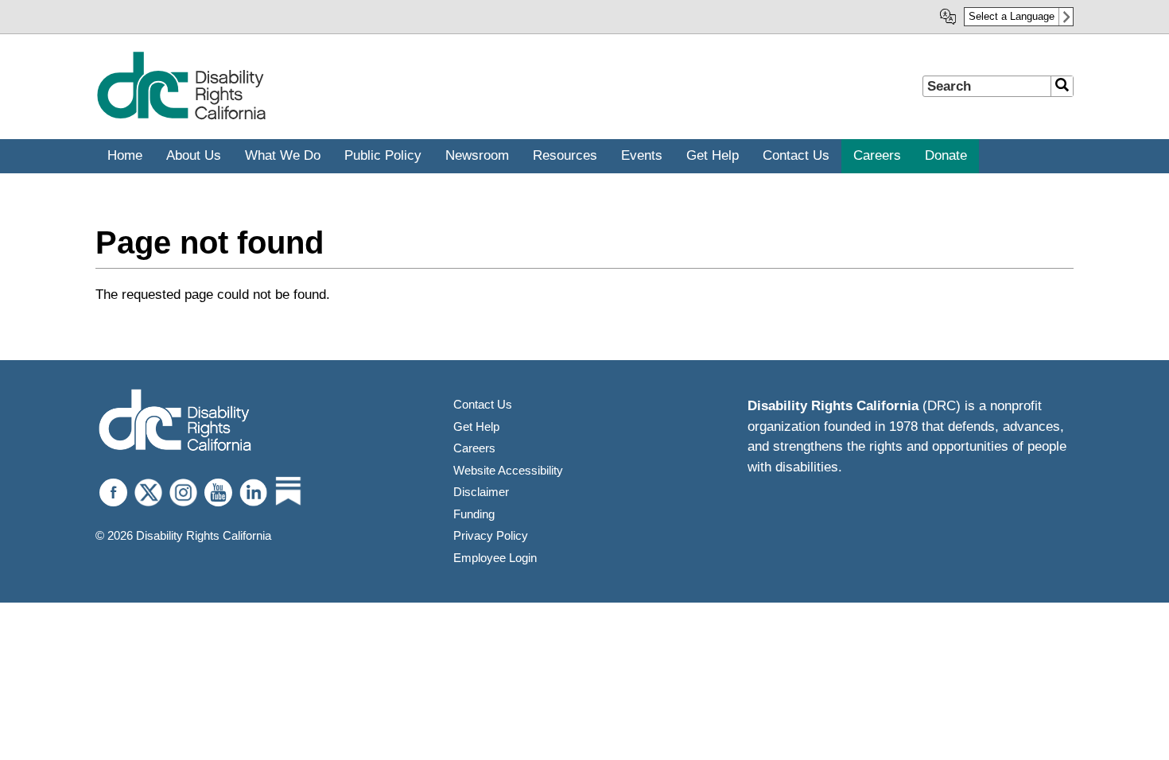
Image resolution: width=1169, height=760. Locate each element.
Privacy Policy (490, 535)
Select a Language (1011, 16)
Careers (474, 448)
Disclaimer (481, 491)
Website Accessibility (508, 470)
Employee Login (495, 557)
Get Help (476, 426)
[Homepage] (180, 116)
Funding (474, 514)
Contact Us (482, 404)
